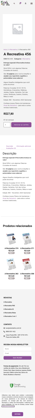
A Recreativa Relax (10, 313)
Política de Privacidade (8, 406)
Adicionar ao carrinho (21, 125)
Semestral (13, 105)
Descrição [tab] (9, 146)
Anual (5, 105)
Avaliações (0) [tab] (11, 148)
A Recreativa (13, 49)
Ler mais (11, 253)
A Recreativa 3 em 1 (10, 316)
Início (5, 49)
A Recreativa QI (9, 309)
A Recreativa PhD (9, 305)
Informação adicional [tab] (24, 146)
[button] (31, 3)
